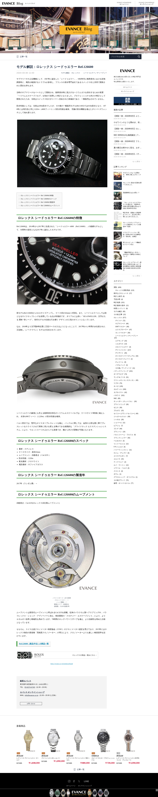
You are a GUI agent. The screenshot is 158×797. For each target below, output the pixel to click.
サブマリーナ (121, 323)
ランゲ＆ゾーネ (121, 377)
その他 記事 (120, 314)
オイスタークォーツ (123, 359)
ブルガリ (119, 410)
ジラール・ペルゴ (121, 468)
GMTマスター (121, 326)
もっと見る (136, 161)
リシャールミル (121, 444)
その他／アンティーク (124, 368)
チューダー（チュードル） (125, 401)
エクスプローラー (123, 329)
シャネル (119, 419)
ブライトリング (121, 404)
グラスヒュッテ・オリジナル (125, 477)
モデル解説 (65, 73)
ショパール (119, 423)
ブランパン (119, 432)
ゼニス (118, 407)
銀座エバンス (25, 681)
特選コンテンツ (121, 308)
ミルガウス (120, 344)
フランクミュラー (122, 438)
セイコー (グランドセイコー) (126, 413)
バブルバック (121, 365)
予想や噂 (118, 299)
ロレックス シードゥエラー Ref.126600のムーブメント (39, 205)
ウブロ (118, 383)
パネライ (119, 395)
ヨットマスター (122, 333)
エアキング (120, 341)
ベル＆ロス (119, 441)
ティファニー (120, 462)
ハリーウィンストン (123, 450)
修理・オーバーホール (123, 483)
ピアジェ (118, 426)
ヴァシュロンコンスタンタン (126, 380)
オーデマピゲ (120, 374)
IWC (117, 398)
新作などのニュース (123, 293)
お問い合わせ (31, 703)
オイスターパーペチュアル (126, 356)
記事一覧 (23, 57)
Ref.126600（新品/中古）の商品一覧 (34, 644)
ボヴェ (117, 474)
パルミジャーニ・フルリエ (125, 435)
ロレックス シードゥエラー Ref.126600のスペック (38, 199)
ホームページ (124, 4)
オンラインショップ (146, 4)
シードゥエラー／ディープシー (94, 73)
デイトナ (119, 320)
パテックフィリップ (123, 371)
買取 (117, 287)
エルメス (119, 459)
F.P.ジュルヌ (119, 447)
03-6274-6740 (30, 687)
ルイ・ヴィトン (121, 465)
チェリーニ (120, 362)
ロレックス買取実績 (124, 290)
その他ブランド (121, 480)
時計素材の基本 (121, 305)
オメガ (118, 386)
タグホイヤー (120, 392)
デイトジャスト (122, 350)
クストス (118, 471)
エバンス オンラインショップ (32, 692)
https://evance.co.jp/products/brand (62, 664)
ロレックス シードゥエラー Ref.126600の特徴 (36, 195)
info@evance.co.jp (31, 695)
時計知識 (119, 302)
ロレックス (75, 73)
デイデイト (120, 353)
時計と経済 (119, 296)
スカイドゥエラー (122, 347)
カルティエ (120, 389)
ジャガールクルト (122, 416)
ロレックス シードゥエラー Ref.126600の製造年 (37, 202)
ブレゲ (118, 429)
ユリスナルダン (121, 456)
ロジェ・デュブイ (121, 453)
